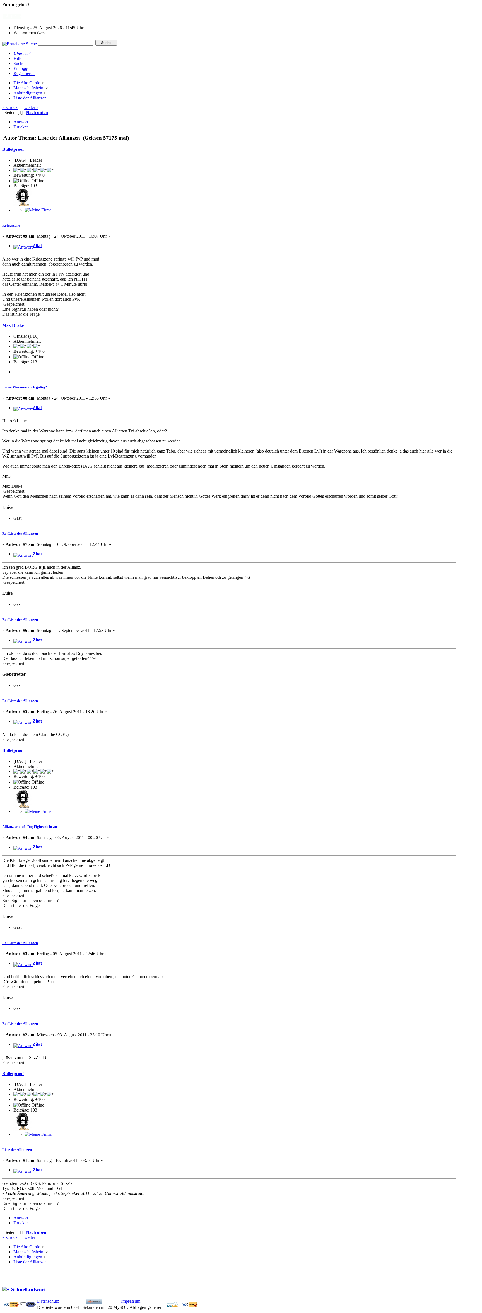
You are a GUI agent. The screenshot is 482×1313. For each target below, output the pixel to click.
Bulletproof (13, 149)
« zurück (10, 107)
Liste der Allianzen (17, 1149)
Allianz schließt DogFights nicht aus (30, 827)
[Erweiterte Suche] (19, 42)
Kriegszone (11, 225)
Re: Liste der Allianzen (20, 533)
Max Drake (13, 325)
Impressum (130, 1301)
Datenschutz (48, 1301)
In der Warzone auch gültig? (24, 387)
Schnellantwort (28, 1289)
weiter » (31, 107)
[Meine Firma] (38, 210)
